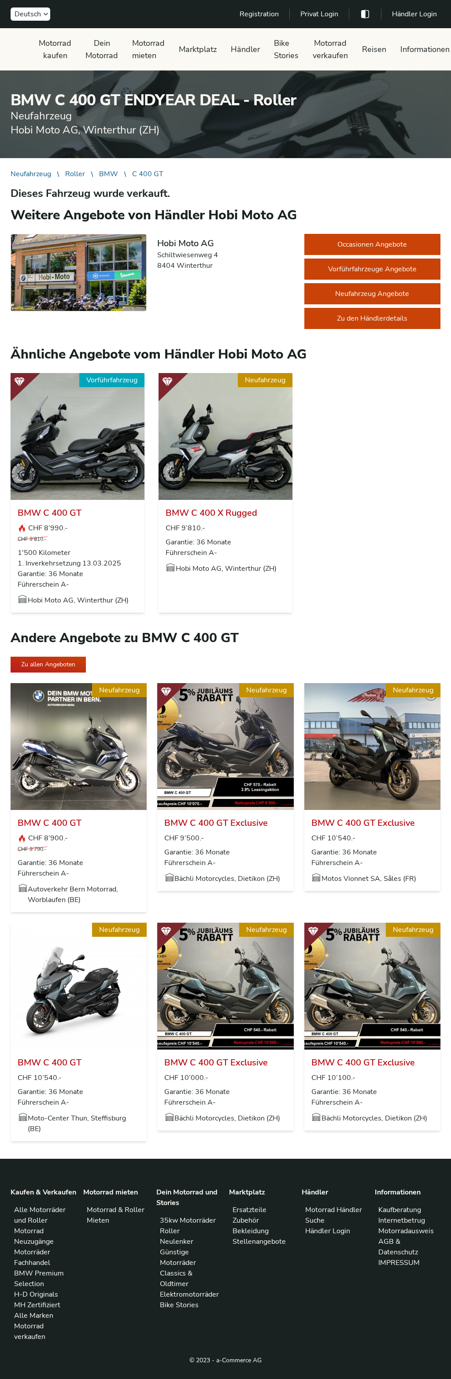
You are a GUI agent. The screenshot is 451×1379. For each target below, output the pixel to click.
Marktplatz (198, 49)
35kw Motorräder (188, 1220)
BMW (108, 174)
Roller (75, 174)
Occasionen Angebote (372, 244)
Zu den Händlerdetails (372, 318)
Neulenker (176, 1241)
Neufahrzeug (31, 174)
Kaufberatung (399, 1210)
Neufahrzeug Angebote (372, 294)
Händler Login (414, 14)
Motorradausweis (406, 1231)
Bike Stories (286, 49)
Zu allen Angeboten (48, 664)
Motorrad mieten (148, 49)
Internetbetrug (401, 1220)
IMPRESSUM (399, 1263)
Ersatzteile (249, 1210)
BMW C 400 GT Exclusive (216, 823)
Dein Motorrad (101, 49)
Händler (245, 49)
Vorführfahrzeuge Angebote (372, 269)
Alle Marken (33, 1315)
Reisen (374, 49)
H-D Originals (36, 1294)
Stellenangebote (259, 1241)
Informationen (425, 49)
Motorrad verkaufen (330, 49)
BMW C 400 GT (49, 513)
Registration (259, 14)
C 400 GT (147, 174)
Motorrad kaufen (55, 49)
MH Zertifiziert (37, 1305)
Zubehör (246, 1220)
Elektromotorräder (189, 1294)
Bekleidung (251, 1231)
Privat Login (319, 14)
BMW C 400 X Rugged (211, 513)
